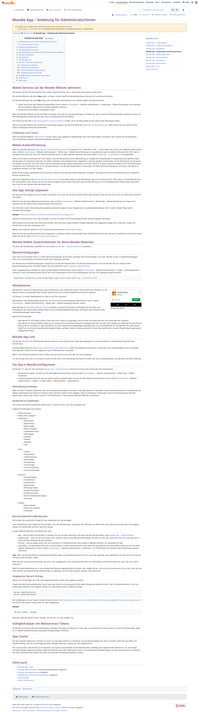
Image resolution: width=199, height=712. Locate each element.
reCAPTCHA (39, 137)
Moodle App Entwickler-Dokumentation (33, 675)
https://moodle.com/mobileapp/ (43, 236)
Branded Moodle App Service (46, 179)
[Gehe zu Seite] (173, 10)
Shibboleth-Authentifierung (93, 125)
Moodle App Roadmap (27, 670)
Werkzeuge (23, 697)
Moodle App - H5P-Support (156, 60)
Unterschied (22, 29)
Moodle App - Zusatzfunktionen (109, 154)
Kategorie (17, 689)
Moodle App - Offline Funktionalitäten (159, 46)
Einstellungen (73, 104)
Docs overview (55, 10)
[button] (196, 3)
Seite (135, 15)
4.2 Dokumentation (120, 15)
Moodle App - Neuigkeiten (155, 49)
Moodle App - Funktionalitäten (156, 43)
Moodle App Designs (73, 229)
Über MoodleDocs (29, 710)
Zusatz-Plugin (23, 678)
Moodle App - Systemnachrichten (158, 54)
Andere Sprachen (41, 697)
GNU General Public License (49, 707)
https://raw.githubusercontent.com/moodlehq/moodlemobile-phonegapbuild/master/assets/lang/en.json (98, 600)
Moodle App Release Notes (29, 672)
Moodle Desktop (152, 69)
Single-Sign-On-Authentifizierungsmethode (51, 149)
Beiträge (68, 26)
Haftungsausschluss (43, 710)
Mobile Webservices (26, 680)
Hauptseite (19, 10)
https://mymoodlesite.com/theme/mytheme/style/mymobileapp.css (46, 215)
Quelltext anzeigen (160, 15)
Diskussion (145, 15)
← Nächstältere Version (35, 29)
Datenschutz (16, 710)
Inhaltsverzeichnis (36, 10)
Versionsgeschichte (178, 15)
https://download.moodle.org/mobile (53, 348)
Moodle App (28, 33)
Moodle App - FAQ (152, 66)
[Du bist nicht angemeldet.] (183, 10)
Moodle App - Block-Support (156, 63)
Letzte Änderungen (74, 10)
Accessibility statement (59, 710)
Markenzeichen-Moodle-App (35, 307)
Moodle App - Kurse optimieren (157, 57)
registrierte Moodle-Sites (79, 266)
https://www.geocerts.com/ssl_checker (47, 121)
